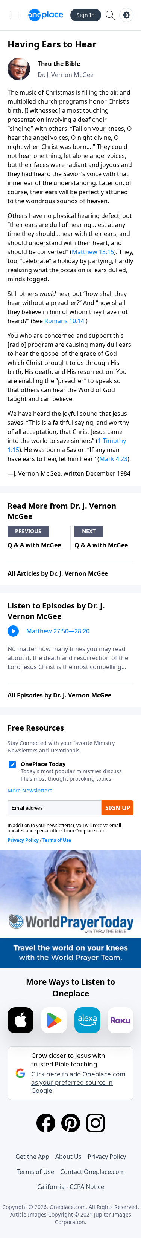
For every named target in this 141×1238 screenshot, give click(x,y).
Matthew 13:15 (93, 252)
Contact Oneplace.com (92, 1172)
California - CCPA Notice (70, 1187)
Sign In (86, 14)
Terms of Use (35, 1172)
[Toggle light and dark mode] (126, 15)
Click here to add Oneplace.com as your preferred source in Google (78, 1082)
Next (89, 531)
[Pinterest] (70, 1123)
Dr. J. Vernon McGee (66, 74)
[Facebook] (45, 1123)
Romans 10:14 (64, 321)
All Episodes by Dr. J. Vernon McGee (59, 695)
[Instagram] (95, 1123)
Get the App (32, 1156)
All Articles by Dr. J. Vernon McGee (58, 573)
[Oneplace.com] (45, 15)
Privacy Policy (107, 1156)
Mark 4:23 (113, 459)
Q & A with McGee (34, 545)
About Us (68, 1156)
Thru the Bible (59, 64)
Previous (28, 531)
